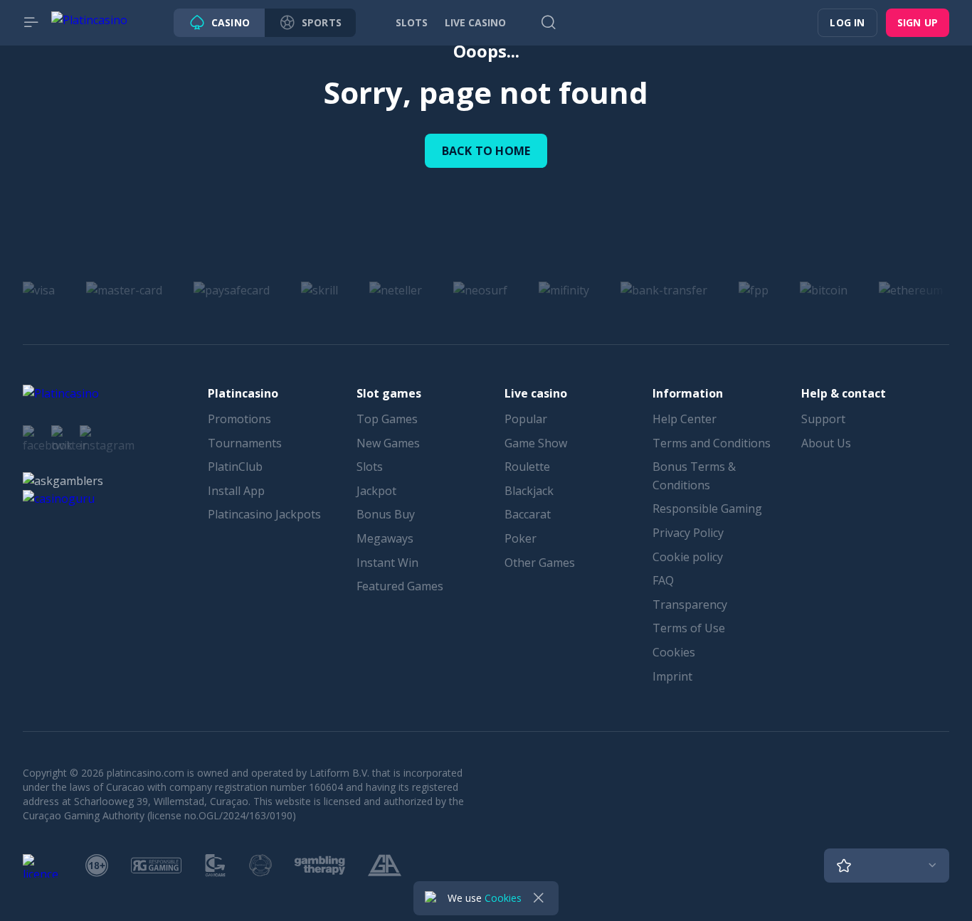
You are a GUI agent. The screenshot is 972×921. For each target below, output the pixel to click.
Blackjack (529, 491)
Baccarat (528, 514)
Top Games (387, 419)
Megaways (384, 538)
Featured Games (399, 586)
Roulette (527, 466)
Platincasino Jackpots (264, 514)
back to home (486, 151)
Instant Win (387, 562)
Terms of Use (689, 628)
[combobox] (886, 865)
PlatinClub (235, 466)
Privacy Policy (688, 533)
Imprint (672, 676)
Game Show (536, 443)
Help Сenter (685, 419)
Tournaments (245, 443)
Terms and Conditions (712, 443)
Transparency (690, 604)
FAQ (663, 580)
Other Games (540, 562)
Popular (526, 419)
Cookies (674, 652)
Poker (521, 538)
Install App (236, 491)
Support (823, 419)
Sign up (917, 22)
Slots (369, 466)
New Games (388, 443)
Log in (847, 22)
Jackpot (376, 491)
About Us (826, 443)
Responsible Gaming (707, 508)
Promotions (239, 419)
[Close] (538, 898)
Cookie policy (688, 557)
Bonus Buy (385, 514)
